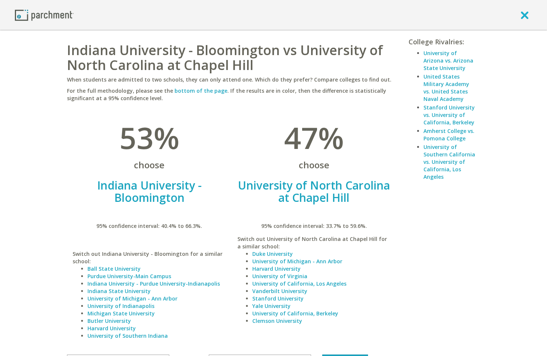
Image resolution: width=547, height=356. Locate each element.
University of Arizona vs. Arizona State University (448, 60)
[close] (524, 14)
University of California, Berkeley (295, 313)
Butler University (109, 320)
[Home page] (44, 14)
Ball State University (114, 268)
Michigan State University (121, 313)
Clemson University (277, 320)
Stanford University (278, 298)
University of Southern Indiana (127, 335)
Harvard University (111, 328)
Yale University (271, 305)
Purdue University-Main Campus (129, 276)
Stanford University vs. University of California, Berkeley (449, 115)
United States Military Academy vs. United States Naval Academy (446, 87)
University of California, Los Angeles (299, 283)
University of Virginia (279, 276)
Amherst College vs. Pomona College (448, 134)
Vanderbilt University (279, 291)
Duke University (272, 253)
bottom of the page (201, 90)
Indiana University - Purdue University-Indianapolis (153, 283)
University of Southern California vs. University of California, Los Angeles (449, 161)
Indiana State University (119, 291)
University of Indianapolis (120, 305)
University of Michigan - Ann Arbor (132, 298)
